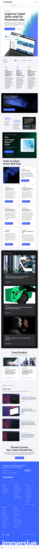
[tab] (4, 385)
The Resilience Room (5, 517)
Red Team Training (29, 491)
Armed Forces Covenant (18, 523)
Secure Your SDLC (28, 488)
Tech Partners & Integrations (30, 504)
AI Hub (27, 502)
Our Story (15, 509)
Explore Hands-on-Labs (9, 109)
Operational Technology (29, 486)
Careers (15, 512)
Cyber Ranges (16, 494)
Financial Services (28, 490)
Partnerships (4, 520)
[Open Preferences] (1, 547)
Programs (4, 493)
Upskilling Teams (28, 501)
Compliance (28, 499)
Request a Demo (20, 28)
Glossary (3, 522)
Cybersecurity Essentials (6, 523)
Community (4, 525)
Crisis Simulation (16, 490)
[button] (36, 2)
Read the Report (9, 151)
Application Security (17, 488)
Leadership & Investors (17, 510)
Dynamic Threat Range (17, 498)
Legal (15, 517)
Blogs (3, 509)
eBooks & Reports (5, 515)
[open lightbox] (29, 123)
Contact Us (16, 525)
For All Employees (28, 496)
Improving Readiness (5, 490)
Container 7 (4, 512)
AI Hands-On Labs (28, 494)
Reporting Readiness (5, 491)
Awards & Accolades (17, 514)
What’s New (4, 510)
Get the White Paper (10, 28)
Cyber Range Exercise (17, 491)
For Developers (28, 498)
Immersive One (4, 486)
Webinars (3, 514)
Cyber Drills (16, 493)
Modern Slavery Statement (18, 522)
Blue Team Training (29, 493)
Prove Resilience (5, 488)
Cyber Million (16, 515)
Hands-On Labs (16, 486)
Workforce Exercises (17, 496)
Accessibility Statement (18, 520)
